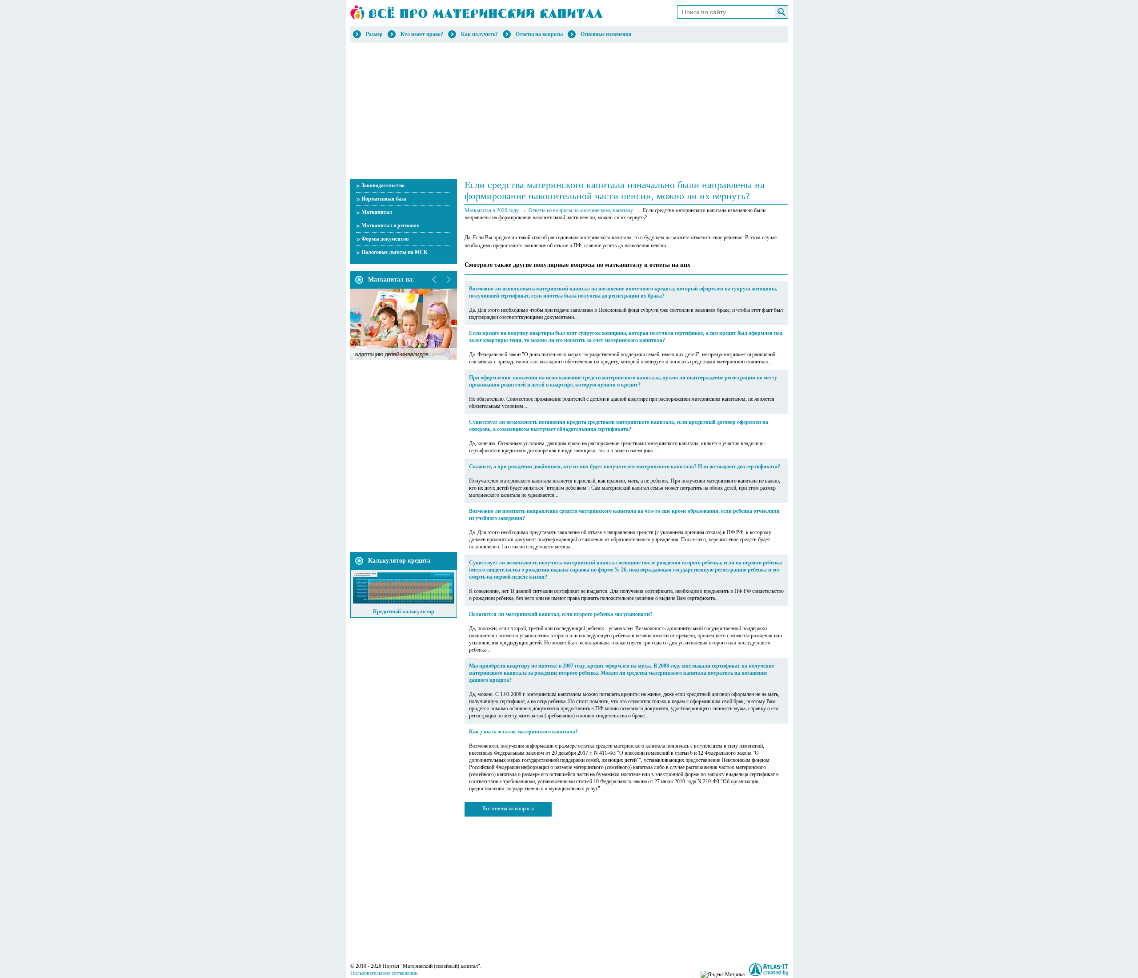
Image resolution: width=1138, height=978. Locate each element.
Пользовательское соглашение (383, 973)
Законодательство (383, 185)
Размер (374, 34)
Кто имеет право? (422, 34)
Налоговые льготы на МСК (394, 252)
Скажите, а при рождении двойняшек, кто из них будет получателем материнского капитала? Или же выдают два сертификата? (624, 466)
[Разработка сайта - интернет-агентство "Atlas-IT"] (768, 969)
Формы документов (385, 239)
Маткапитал (376, 212)
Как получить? (479, 34)
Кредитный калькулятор (403, 611)
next (448, 279)
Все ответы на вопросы (508, 808)
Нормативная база (383, 199)
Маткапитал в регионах (390, 225)
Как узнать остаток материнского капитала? (523, 731)
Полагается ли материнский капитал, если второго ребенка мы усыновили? (561, 614)
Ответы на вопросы (539, 34)
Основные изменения (606, 34)
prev (434, 279)
